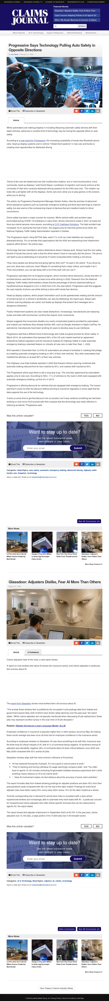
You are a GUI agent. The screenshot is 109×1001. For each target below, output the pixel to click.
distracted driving (75, 470)
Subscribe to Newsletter (35, 111)
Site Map (80, 998)
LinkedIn (92, 111)
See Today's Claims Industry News (56, 988)
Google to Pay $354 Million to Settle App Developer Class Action (41, 556)
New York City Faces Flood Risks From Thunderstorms (66, 555)
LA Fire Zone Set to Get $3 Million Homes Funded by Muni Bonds (16, 556)
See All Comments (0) (89, 521)
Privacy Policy (56, 998)
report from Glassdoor (21, 703)
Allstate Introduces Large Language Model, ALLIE (41, 725)
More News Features (93, 564)
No (97, 415)
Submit (78, 448)
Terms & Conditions (69, 998)
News (19, 470)
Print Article (97, 111)
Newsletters (91, 32)
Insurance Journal (12, 2)
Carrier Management (96, 2)
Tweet (87, 111)
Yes (86, 415)
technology (32, 473)
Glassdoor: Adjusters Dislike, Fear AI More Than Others (91, 556)
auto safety (34, 470)
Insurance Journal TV (33, 2)
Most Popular (19, 32)
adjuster (47, 881)
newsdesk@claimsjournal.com (43, 477)
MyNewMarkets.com (75, 2)
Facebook (81, 111)
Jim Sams (14, 54)
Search (82, 26)
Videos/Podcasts (74, 32)
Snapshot (22, 473)
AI (53, 881)
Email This (15, 111)
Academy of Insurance (54, 2)
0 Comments (33, 652)
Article (16, 120)
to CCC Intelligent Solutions (66, 224)
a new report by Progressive (32, 140)
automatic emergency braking (53, 470)
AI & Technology (35, 32)
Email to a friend (76, 111)
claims (58, 881)
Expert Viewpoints (55, 32)
